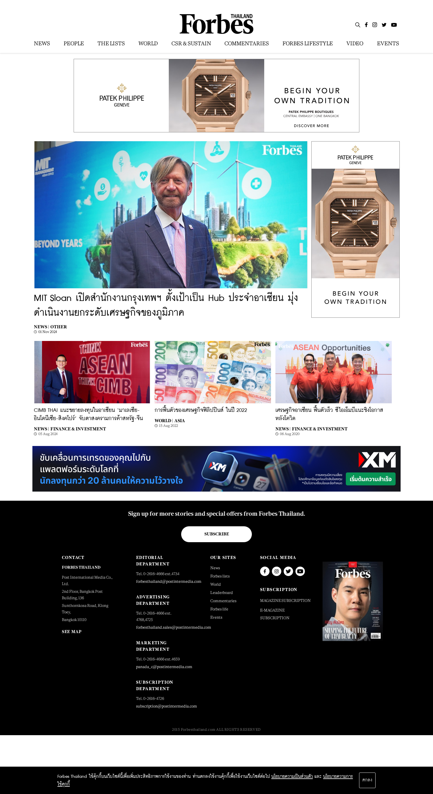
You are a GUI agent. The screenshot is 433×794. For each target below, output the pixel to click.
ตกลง (367, 780)
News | (41, 326)
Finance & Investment (78, 428)
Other (58, 326)
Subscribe (216, 534)
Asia (179, 420)
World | (164, 420)
